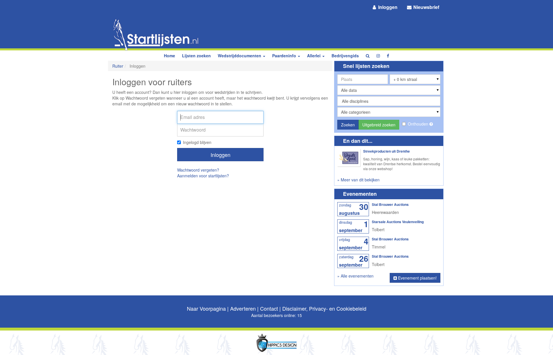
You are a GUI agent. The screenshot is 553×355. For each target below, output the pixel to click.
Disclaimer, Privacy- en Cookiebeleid (324, 308)
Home (169, 55)
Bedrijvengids (345, 55)
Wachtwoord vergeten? (198, 170)
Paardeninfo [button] (284, 55)
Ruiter (117, 66)
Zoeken (348, 125)
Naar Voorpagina (206, 308)
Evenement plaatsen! (417, 278)
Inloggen (387, 7)
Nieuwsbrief (425, 7)
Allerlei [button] (314, 55)
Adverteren (243, 308)
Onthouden (418, 124)
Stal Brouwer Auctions (390, 204)
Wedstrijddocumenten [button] (240, 55)
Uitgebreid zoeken (378, 125)
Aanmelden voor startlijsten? (203, 176)
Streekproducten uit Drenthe (386, 151)
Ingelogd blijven (197, 142)
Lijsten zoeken (196, 55)
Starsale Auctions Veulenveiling (398, 221)
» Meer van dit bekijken (358, 180)
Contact (269, 308)
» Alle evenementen (355, 276)
